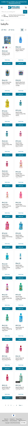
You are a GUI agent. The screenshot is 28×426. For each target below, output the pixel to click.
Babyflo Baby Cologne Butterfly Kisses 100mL (6, 114)
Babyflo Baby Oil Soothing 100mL (20, 388)
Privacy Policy (19, 419)
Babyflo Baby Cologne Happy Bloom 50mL (6, 174)
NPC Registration (22, 420)
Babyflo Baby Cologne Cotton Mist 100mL (21, 114)
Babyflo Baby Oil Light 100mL (20, 328)
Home (2, 20)
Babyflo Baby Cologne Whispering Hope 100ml (20, 298)
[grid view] (22, 30)
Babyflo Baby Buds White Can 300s (6, 82)
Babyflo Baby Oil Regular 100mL (6, 388)
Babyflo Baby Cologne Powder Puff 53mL (20, 267)
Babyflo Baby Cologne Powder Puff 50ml (6, 267)
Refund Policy (5, 420)
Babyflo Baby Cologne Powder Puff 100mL (20, 236)
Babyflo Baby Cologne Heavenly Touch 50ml (6, 206)
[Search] (25, 12)
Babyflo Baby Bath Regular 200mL (20, 49)
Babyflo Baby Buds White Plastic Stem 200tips (20, 83)
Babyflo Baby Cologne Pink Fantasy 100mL (7, 236)
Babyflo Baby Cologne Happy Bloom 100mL (19, 144)
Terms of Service (13, 420)
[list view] (25, 30)
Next (20, 405)
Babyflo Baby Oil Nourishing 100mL (6, 358)
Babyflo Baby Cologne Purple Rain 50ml (7, 298)
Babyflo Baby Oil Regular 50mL (20, 358)
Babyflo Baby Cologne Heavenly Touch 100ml (20, 175)
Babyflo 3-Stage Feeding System (6, 53)
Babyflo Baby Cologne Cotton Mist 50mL (7, 144)
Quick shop (7, 60)
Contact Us (12, 419)
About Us (6, 419)
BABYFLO (4, 56)
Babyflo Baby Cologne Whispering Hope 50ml (7, 329)
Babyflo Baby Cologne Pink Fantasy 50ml (21, 206)
